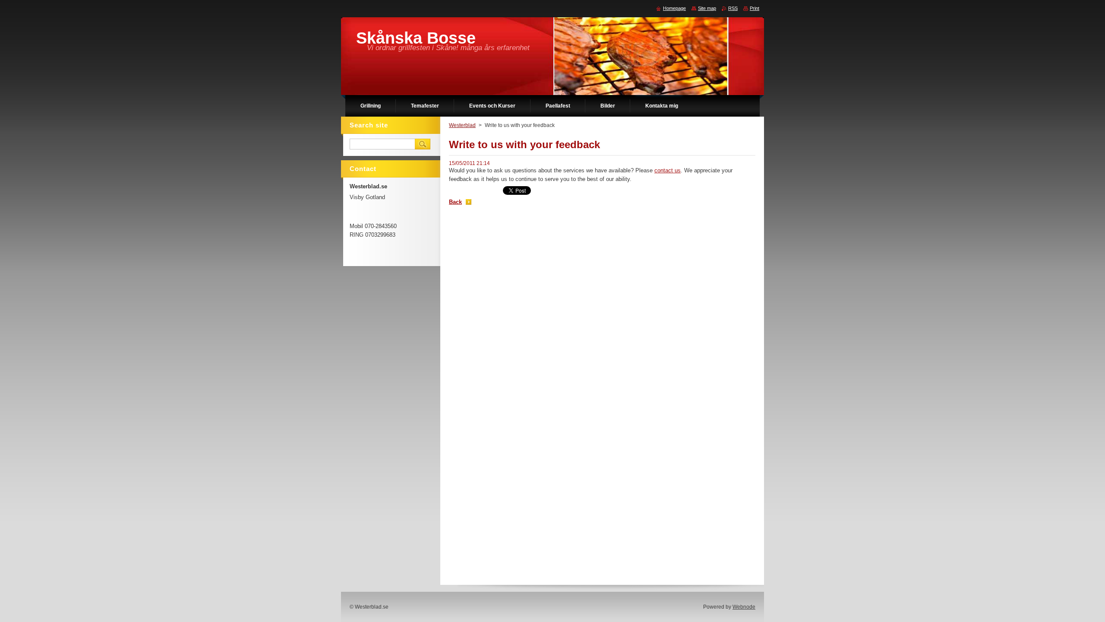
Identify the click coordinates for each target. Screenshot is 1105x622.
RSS (733, 8)
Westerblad (462, 125)
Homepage (674, 8)
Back (455, 202)
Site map (707, 8)
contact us (667, 170)
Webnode (743, 606)
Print (754, 8)
